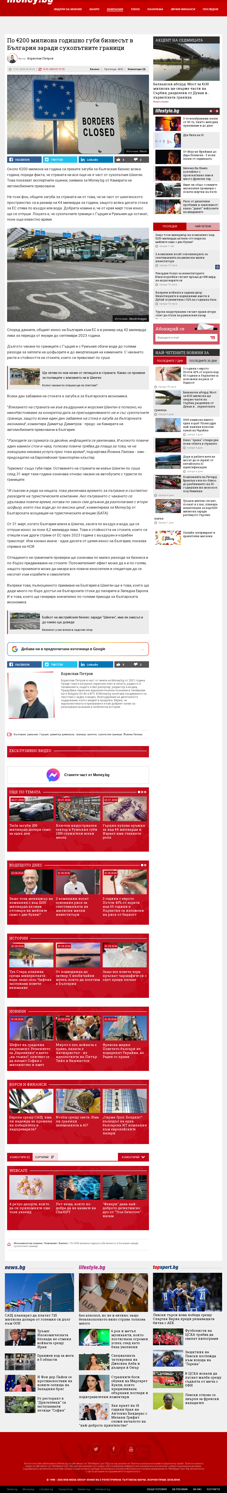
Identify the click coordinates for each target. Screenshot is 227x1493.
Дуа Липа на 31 (193, 135)
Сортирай (42, 1157)
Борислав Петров (77, 673)
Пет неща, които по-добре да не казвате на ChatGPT (76, 1208)
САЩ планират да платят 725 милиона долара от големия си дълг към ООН (37, 1319)
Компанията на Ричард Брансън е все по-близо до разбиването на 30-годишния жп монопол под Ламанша (200, 484)
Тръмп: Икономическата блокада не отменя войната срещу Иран (54, 1339)
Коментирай (131, 1157)
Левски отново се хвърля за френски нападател (202, 1399)
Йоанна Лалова (132, 734)
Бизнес (95, 69)
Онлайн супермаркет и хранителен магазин (199, 534)
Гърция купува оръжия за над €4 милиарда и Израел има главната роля (124, 831)
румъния (32, 734)
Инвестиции (160, 101)
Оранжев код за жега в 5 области (55, 1357)
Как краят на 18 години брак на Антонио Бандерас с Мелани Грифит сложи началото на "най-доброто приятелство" (113, 1415)
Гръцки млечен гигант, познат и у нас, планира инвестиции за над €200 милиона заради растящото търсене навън (185, 509)
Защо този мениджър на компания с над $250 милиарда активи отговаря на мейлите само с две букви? (31, 906)
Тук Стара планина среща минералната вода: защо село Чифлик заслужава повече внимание (30, 979)
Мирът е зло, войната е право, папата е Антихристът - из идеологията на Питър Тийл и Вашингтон (76, 1053)
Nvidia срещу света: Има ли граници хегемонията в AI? (77, 1121)
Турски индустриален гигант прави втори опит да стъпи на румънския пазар (185, 313)
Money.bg (28, 1489)
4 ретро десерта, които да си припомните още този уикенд (29, 1208)
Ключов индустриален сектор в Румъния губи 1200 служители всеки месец (76, 831)
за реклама (180, 1489)
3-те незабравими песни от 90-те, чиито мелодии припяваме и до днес (200, 122)
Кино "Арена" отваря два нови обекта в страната (200, 441)
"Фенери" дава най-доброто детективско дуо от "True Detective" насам (122, 1210)
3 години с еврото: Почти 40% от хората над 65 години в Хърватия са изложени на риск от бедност (123, 906)
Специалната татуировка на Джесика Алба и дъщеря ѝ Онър (125, 1361)
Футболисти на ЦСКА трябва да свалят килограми (201, 1334)
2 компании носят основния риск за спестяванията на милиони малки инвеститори (72, 906)
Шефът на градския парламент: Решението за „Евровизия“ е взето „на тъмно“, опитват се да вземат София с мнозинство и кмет (29, 1055)
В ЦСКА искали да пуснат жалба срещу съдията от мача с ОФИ (203, 1379)
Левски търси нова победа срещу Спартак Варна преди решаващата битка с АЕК (184, 1319)
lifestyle (167, 111)
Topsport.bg (65, 1489)
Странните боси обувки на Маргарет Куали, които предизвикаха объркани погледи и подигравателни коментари (113, 1387)
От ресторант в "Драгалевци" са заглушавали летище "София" (51, 1404)
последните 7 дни (170, 360)
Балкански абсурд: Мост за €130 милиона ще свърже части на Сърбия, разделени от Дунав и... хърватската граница (181, 90)
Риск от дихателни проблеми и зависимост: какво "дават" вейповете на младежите (200, 206)
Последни (170, 226)
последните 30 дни (203, 360)
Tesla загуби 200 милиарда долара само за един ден (30, 829)
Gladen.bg (84, 1489)
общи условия (157, 1489)
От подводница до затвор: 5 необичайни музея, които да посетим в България (78, 977)
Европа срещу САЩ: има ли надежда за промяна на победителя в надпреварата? (30, 1123)
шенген (92, 734)
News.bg (12, 1489)
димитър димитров (62, 734)
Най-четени (203, 226)
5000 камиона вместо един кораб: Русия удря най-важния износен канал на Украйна (199, 425)
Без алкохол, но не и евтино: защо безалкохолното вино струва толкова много (112, 1319)
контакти (213, 1489)
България (20, 734)
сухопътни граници (110, 734)
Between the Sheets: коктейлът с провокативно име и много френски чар (198, 173)
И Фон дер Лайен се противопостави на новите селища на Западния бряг (54, 1383)
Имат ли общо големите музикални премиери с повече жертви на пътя (200, 188)
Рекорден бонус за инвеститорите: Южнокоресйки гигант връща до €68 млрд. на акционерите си (185, 276)
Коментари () (136, 69)
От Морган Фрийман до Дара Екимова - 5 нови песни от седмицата (200, 155)
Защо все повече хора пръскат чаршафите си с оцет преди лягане (125, 975)
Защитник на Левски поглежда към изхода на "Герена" (200, 1358)
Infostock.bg (102, 1489)
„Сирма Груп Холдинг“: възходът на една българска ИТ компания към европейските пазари (125, 1125)
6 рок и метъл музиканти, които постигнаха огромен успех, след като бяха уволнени (129, 1339)
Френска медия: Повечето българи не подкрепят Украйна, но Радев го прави (123, 1051)
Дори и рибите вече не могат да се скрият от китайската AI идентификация (199, 462)
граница (81, 734)
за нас (197, 1489)
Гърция (44, 734)
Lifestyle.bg (46, 1489)
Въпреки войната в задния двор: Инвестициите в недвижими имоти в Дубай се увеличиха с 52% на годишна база (185, 296)
